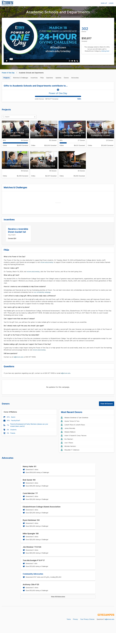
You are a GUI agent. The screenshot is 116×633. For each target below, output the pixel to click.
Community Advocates (33, 574)
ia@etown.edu (109, 619)
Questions (49, 78)
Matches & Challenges (20, 78)
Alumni (13, 417)
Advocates (75, 78)
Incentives (34, 78)
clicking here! (105, 51)
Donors (66, 78)
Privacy (75, 619)
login (111, 3)
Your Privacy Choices (87, 619)
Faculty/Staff (15, 420)
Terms (69, 619)
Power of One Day (8, 73)
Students (13, 430)
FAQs (42, 78)
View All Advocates (58, 597)
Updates (58, 78)
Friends (12, 433)
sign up (104, 3)
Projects (7, 78)
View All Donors (106, 404)
